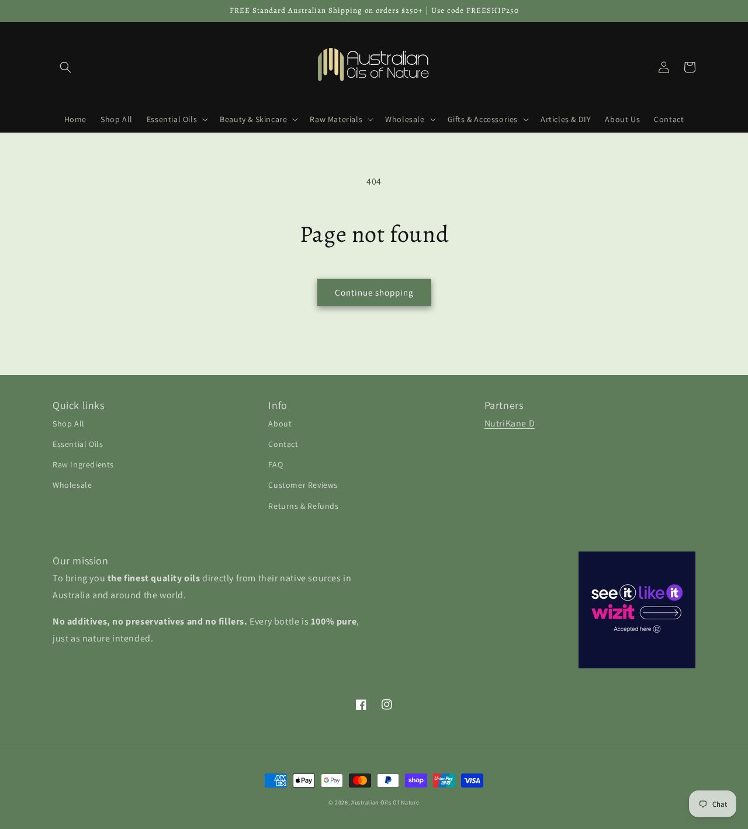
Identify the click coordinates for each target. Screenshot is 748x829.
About (280, 423)
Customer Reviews (303, 485)
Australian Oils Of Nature (385, 802)
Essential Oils (78, 444)
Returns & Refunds (303, 506)
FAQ (275, 464)
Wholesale (72, 485)
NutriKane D (509, 423)
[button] (65, 67)
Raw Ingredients (83, 464)
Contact (283, 444)
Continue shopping (374, 292)
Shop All (69, 423)
